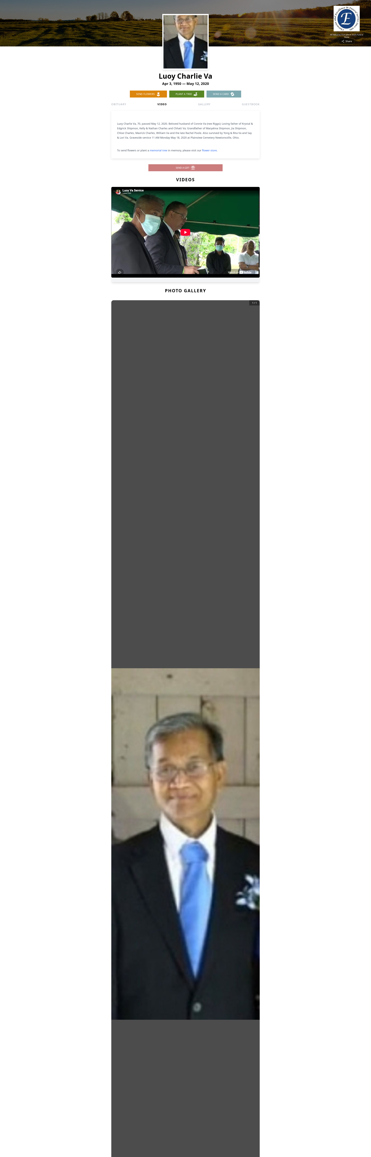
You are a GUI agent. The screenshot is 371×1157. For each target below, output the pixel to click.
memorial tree (158, 150)
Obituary (118, 104)
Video (162, 104)
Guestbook (251, 104)
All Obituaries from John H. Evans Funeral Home (346, 36)
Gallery (204, 104)
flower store (209, 150)
